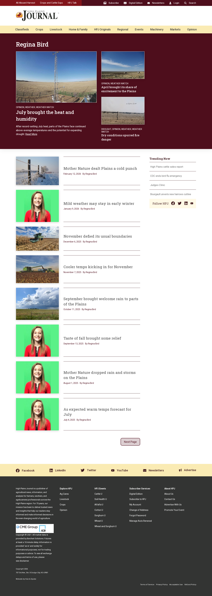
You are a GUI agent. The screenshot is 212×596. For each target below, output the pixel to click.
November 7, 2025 (72, 272)
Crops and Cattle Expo (51, 2)
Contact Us (169, 499)
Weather (30, 107)
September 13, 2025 (73, 343)
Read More (31, 134)
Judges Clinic (157, 185)
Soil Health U (101, 499)
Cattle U (98, 494)
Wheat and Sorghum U (106, 526)
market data (40, 535)
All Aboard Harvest (25, 2)
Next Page (130, 441)
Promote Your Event (174, 510)
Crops (39, 29)
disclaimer (24, 561)
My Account (135, 504)
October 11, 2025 (71, 309)
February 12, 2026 (72, 174)
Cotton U (99, 510)
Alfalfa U (99, 504)
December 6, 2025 (72, 241)
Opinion (192, 29)
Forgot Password (137, 515)
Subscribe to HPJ (137, 499)
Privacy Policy (162, 585)
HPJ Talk (72, 2)
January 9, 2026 (71, 209)
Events (139, 29)
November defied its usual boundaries (97, 236)
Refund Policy (190, 585)
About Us (168, 494)
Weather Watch (45, 107)
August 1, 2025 (70, 383)
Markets (175, 29)
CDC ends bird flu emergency (166, 175)
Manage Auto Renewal (140, 521)
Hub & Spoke (30, 579)
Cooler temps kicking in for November (98, 266)
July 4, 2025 (69, 420)
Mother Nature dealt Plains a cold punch (100, 168)
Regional (122, 29)
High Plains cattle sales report (166, 166)
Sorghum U (100, 515)
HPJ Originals (102, 29)
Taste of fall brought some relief (92, 338)
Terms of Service (147, 585)
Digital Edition (136, 494)
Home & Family (78, 29)
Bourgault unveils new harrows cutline (170, 194)
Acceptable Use (176, 585)
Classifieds (22, 29)
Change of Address (138, 510)
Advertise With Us (173, 504)
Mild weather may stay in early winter (98, 203)
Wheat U (99, 521)
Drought (106, 129)
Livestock (56, 29)
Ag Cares (64, 494)
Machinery (156, 29)
